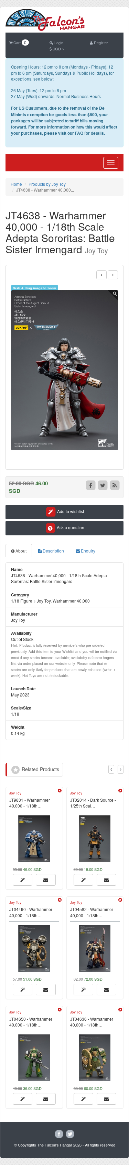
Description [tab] (53, 551)
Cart (19, 42)
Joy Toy (15, 793)
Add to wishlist (70, 511)
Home (16, 184)
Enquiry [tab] (87, 551)
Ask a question (70, 527)
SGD (57, 48)
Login (58, 42)
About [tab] (20, 551)
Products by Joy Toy (47, 184)
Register (100, 42)
